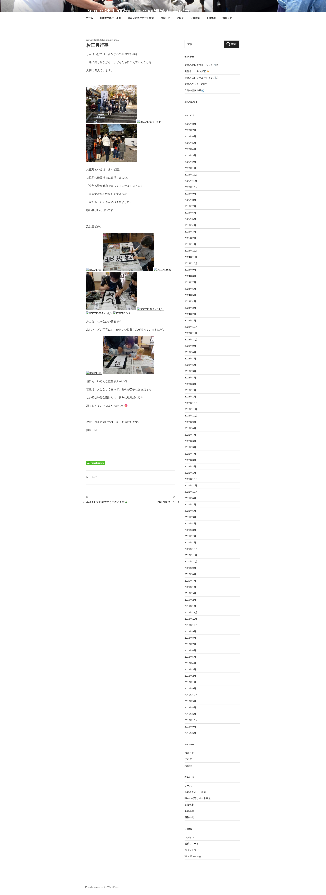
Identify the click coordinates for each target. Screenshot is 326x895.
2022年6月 (190, 441)
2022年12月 (191, 403)
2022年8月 (190, 428)
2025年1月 (190, 244)
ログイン (189, 837)
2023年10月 (191, 339)
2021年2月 (190, 536)
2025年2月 (190, 238)
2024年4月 (190, 301)
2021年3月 (190, 530)
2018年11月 (191, 618)
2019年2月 (190, 599)
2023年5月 (190, 371)
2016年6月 (190, 714)
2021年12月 (191, 479)
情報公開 (227, 17)
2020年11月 (191, 555)
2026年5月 (190, 143)
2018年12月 (191, 612)
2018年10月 (191, 625)
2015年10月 (191, 720)
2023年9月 (190, 345)
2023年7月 (190, 358)
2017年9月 (190, 688)
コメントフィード (194, 850)
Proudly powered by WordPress (102, 887)
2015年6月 (190, 733)
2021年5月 (190, 517)
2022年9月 (190, 422)
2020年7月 (190, 580)
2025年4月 (190, 225)
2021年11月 (191, 485)
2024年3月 (190, 307)
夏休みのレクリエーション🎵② (201, 65)
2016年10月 (191, 695)
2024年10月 (191, 263)
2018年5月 (190, 656)
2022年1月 (190, 472)
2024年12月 (191, 250)
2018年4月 (190, 663)
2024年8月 (190, 276)
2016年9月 (190, 701)
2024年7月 (190, 282)
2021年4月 (190, 523)
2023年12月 (191, 326)
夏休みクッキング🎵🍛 (197, 71)
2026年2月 (190, 162)
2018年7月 (190, 644)
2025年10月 (191, 187)
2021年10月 (191, 491)
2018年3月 (190, 669)
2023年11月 (191, 333)
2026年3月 (190, 155)
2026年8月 (190, 124)
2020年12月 (191, 549)
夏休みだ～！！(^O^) (196, 84)
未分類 (188, 765)
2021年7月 (190, 504)
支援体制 (211, 17)
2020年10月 (191, 561)
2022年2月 (190, 466)
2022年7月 (190, 434)
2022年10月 (191, 415)
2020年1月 (190, 587)
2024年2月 (190, 314)
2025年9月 (190, 193)
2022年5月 (190, 447)
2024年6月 (190, 288)
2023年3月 (190, 384)
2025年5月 (190, 219)
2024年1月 (190, 320)
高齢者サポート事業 (110, 17)
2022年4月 (190, 453)
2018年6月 (190, 650)
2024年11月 (191, 257)
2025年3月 (190, 231)
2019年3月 (190, 593)
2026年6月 (190, 136)
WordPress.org (193, 856)
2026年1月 (190, 168)
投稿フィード (192, 843)
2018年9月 (190, 631)
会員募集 (195, 17)
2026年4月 (190, 149)
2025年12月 (191, 174)
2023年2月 (190, 390)
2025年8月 (190, 200)
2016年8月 (190, 707)
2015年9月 (190, 726)
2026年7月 (190, 130)
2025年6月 (190, 212)
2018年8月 (190, 637)
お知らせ (165, 17)
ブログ (180, 17)
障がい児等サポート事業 (141, 17)
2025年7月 (190, 206)
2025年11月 (191, 181)
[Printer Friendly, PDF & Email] (95, 462)
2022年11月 (191, 409)
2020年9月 (190, 568)
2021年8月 (190, 498)
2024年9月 (190, 269)
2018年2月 (190, 675)
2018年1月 (190, 682)
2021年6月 (190, 510)
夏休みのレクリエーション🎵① (201, 77)
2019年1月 (190, 606)
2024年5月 (190, 295)
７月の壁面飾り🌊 (194, 90)
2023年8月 (190, 352)
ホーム (89, 17)
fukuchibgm (112, 40)
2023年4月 (190, 377)
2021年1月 (190, 542)
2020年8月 (190, 574)
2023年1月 (190, 396)
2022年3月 (190, 460)
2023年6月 (190, 364)
